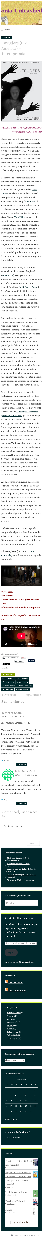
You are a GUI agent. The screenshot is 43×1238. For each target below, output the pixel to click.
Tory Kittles (20, 217)
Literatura (11, 1022)
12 (21, 1101)
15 (35, 1101)
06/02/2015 (7, 38)
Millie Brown (10, 686)
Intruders (24, 678)
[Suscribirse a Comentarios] (6, 990)
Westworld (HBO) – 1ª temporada (20, 880)
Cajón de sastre (13, 1013)
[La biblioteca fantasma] (35, 1196)
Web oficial (7, 592)
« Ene (7, 1119)
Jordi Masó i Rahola (11, 1195)
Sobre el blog (12, 1032)
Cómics (10, 1016)
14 (31, 1101)
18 (16, 1106)
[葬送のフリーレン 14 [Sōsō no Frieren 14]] (35, 1165)
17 (11, 1106)
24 (11, 1111)
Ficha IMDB (7, 595)
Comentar (33, 843)
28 (31, 1111)
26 (21, 1111)
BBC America (10, 678)
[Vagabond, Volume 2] (35, 1205)
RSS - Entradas (15, 982)
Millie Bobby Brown (28, 287)
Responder (21, 764)
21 (31, 1106)
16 (7, 1106)
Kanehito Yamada (11, 1168)
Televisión (9, 674)
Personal (11, 1029)
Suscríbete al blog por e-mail (19, 918)
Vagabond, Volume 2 (15, 1201)
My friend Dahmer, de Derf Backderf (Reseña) (17, 859)
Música (10, 1026)
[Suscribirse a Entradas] (6, 982)
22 (35, 1106)
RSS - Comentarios (17, 990)
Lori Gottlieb (10, 1187)
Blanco (8, 1210)
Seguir (11, 952)
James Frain (7, 275)
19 (21, 1106)
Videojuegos (12, 1038)
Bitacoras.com (12, 713)
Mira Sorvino (31, 201)
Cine (9, 1019)
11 (16, 1101)
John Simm (23, 682)
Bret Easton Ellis (11, 1213)
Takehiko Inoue (10, 1204)
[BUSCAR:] (21, 903)
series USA (9, 690)
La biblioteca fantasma (16, 1192)
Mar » (14, 1119)
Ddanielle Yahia (26, 771)
